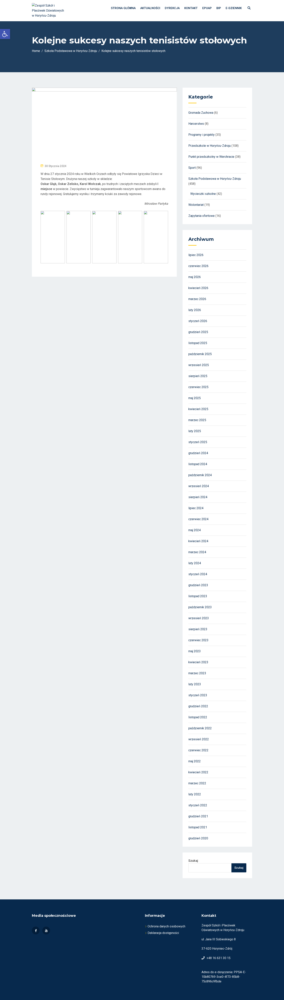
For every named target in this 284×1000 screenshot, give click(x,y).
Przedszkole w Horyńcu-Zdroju (209, 146)
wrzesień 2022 (198, 739)
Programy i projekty (201, 135)
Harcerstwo (196, 124)
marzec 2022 (197, 783)
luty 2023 (194, 684)
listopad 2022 (197, 717)
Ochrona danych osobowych (166, 926)
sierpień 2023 (197, 629)
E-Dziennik (234, 8)
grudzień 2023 (198, 585)
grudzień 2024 (198, 453)
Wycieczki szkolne (203, 194)
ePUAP (207, 8)
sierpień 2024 (197, 497)
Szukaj (193, 861)
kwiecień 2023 (198, 662)
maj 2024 (194, 530)
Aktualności (150, 8)
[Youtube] (46, 930)
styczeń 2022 (197, 805)
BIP (218, 8)
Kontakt (191, 8)
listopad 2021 (197, 827)
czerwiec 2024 (198, 519)
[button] (5, 34)
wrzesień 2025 (198, 365)
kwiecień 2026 (198, 288)
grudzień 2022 (198, 706)
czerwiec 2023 (198, 640)
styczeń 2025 (197, 442)
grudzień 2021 (198, 816)
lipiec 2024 (195, 508)
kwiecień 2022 (198, 772)
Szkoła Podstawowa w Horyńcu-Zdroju (214, 179)
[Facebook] (36, 930)
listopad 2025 (197, 343)
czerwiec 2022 (198, 750)
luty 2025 (194, 431)
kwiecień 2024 (198, 541)
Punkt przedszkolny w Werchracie (211, 157)
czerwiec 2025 (198, 387)
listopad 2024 (197, 464)
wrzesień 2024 (198, 486)
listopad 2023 (197, 596)
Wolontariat (196, 205)
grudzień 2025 (198, 332)
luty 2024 (194, 563)
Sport (192, 168)
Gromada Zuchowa (200, 113)
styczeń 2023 (197, 695)
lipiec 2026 (195, 255)
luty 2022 (194, 794)
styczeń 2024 (197, 574)
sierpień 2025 (197, 376)
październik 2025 (200, 354)
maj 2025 (194, 398)
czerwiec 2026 (198, 266)
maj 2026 (194, 277)
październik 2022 (200, 728)
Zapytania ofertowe (201, 216)
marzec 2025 (197, 420)
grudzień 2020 (198, 838)
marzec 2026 (197, 299)
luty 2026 (194, 310)
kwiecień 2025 (198, 409)
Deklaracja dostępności (163, 933)
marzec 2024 (197, 552)
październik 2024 (200, 475)
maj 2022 (194, 761)
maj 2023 (194, 651)
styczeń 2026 (197, 321)
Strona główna (123, 8)
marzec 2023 (197, 673)
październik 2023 (200, 607)
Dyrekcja (172, 8)
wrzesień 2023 (198, 618)
